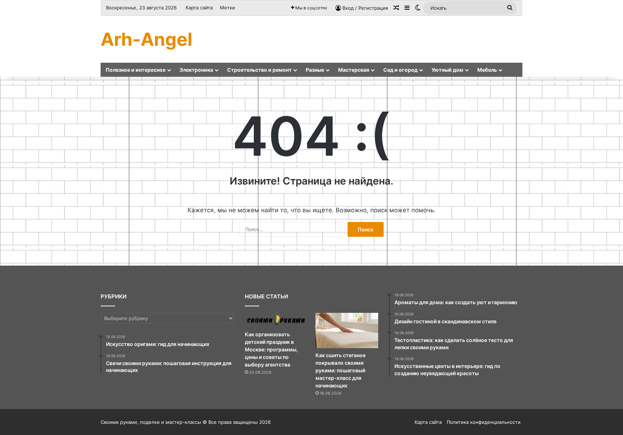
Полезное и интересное (135, 70)
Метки (227, 7)
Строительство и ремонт (259, 70)
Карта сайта (199, 7)
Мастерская (353, 70)
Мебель (487, 70)
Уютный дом (447, 70)
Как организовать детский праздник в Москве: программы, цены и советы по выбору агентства (271, 349)
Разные (315, 70)
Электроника (196, 70)
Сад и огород (400, 70)
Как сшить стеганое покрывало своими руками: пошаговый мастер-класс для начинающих (340, 370)
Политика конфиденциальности (484, 422)
